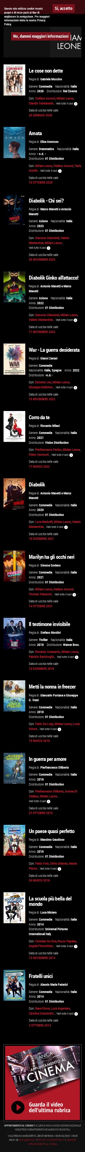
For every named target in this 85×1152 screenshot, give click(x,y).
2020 (40, 509)
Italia (74, 86)
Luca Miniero (48, 912)
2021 (40, 437)
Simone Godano (50, 565)
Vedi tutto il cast (65, 103)
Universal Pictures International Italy (48, 931)
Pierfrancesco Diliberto (54, 767)
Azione (43, 221)
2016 (40, 779)
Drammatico (46, 149)
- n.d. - (41, 154)
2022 (40, 303)
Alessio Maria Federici (54, 984)
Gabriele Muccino (51, 79)
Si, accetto (63, 8)
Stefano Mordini (50, 632)
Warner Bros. (71, 644)
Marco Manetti (49, 209)
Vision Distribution (57, 442)
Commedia (45, 86)
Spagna (56, 370)
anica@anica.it (27, 1139)
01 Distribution (54, 158)
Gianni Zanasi (48, 358)
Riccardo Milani (50, 425)
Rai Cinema (70, 91)
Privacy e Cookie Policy (51, 1139)
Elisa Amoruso (49, 141)
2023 (40, 226)
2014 (40, 924)
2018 (40, 644)
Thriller (43, 639)
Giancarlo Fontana (51, 695)
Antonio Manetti (50, 286)
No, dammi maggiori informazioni (40, 36)
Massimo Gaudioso (52, 839)
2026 (40, 91)
